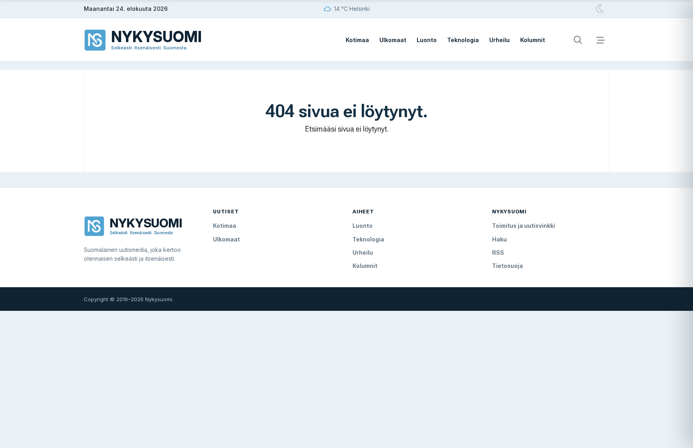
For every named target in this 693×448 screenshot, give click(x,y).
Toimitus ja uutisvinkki (523, 225)
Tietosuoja (507, 265)
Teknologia (463, 39)
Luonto (427, 39)
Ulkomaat (392, 39)
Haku (499, 239)
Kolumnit (532, 39)
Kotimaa (357, 39)
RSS (498, 252)
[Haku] (578, 40)
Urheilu (499, 39)
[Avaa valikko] (600, 40)
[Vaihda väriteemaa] (600, 9)
